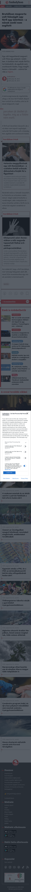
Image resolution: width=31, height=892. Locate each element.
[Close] (27, 413)
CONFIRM (9, 472)
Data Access (15, 478)
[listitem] (15, 442)
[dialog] (15, 446)
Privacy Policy (24, 478)
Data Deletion (6, 478)
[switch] (25, 446)
